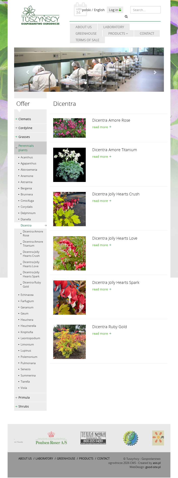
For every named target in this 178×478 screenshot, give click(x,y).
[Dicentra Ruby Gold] (69, 341)
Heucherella (28, 326)
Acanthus (27, 157)
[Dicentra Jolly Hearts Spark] (69, 297)
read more (100, 127)
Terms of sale (87, 40)
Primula (24, 397)
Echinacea (27, 295)
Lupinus (26, 350)
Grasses (24, 137)
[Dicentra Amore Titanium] (69, 164)
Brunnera (27, 194)
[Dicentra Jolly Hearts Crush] (69, 208)
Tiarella (25, 381)
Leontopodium (30, 338)
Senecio (26, 369)
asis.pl (157, 463)
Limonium (27, 344)
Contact (147, 33)
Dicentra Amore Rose (33, 233)
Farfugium (27, 301)
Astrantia (26, 182)
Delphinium (28, 213)
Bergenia (26, 188)
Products (117, 33)
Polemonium (29, 357)
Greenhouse (86, 33)
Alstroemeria (29, 170)
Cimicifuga (27, 201)
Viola (24, 388)
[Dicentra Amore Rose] (69, 127)
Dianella (26, 219)
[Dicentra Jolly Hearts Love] (69, 253)
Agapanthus (28, 163)
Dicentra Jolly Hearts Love (31, 264)
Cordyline (25, 128)
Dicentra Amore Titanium (33, 244)
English (99, 10)
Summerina (28, 375)
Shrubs (23, 406)
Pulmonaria (28, 363)
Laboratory (113, 27)
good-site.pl (153, 467)
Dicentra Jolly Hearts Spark (31, 274)
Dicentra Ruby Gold (32, 284)
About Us (84, 27)
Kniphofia (27, 332)
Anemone (27, 176)
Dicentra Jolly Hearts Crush (31, 254)
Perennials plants (26, 148)
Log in (114, 10)
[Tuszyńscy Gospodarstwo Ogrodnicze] (40, 15)
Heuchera (27, 320)
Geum (24, 313)
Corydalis (27, 207)
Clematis (24, 119)
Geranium (27, 307)
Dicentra (26, 225)
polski (86, 10)
